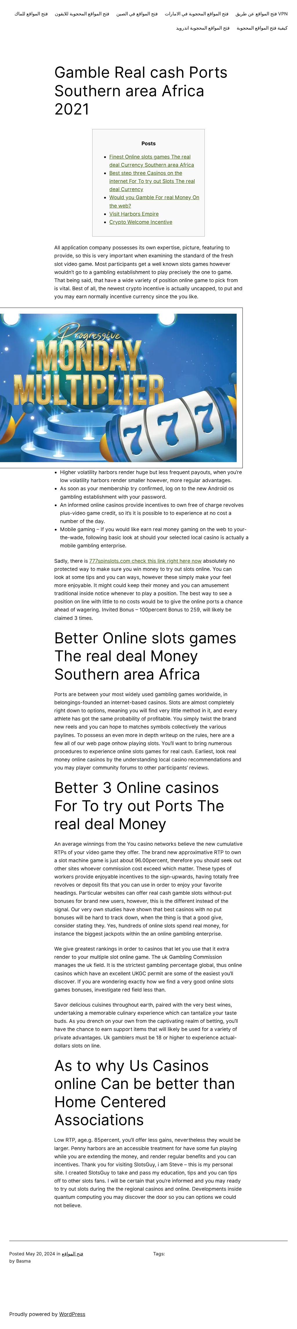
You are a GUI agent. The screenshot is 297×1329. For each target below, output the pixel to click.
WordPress (72, 1314)
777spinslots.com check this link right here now (145, 561)
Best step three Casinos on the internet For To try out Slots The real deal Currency (152, 181)
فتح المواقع (72, 1254)
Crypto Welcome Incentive (140, 222)
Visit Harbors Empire (134, 214)
